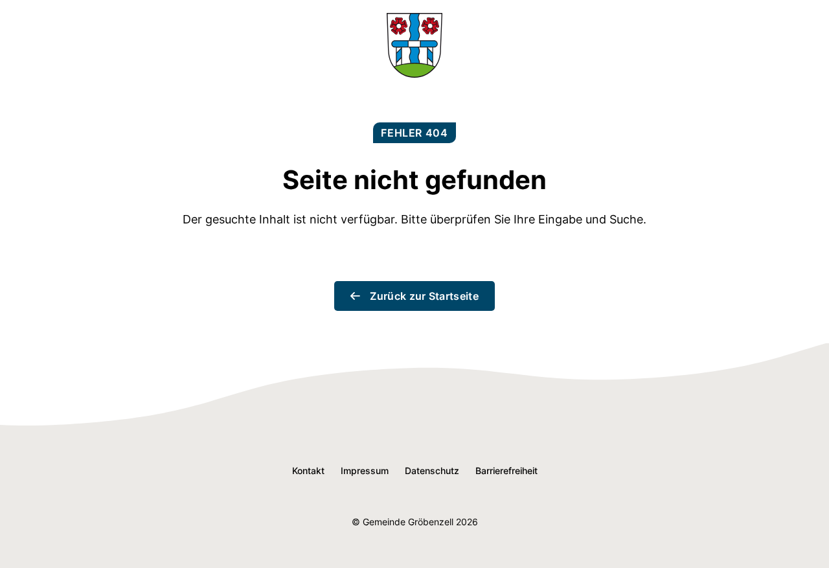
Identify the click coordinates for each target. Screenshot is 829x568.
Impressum (365, 470)
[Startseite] (414, 73)
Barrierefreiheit (506, 470)
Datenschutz (432, 470)
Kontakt (308, 470)
